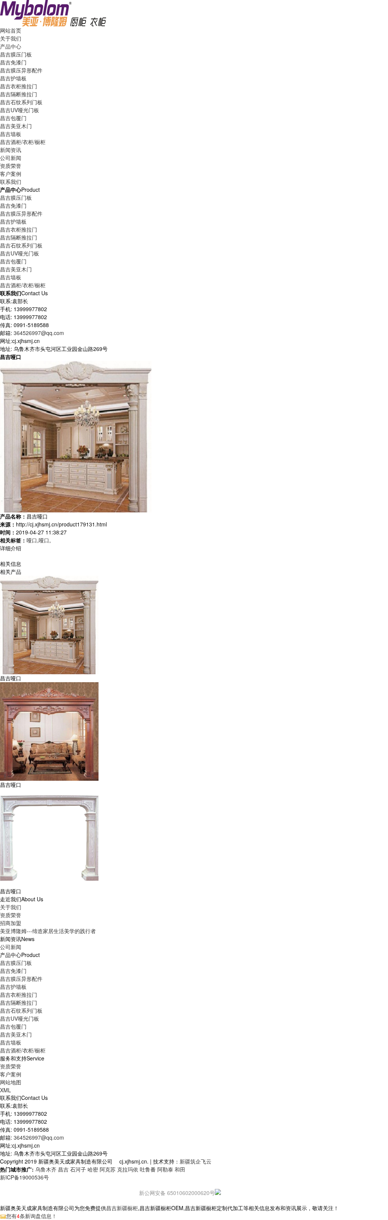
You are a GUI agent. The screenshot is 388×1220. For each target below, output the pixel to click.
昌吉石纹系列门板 (21, 102)
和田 (180, 1169)
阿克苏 (108, 1169)
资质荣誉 (10, 915)
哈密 (93, 1169)
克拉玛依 (127, 1169)
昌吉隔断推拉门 (18, 94)
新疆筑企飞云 (195, 1161)
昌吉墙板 (10, 134)
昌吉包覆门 (13, 118)
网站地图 (10, 1082)
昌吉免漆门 (13, 62)
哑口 (32, 540)
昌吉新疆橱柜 (122, 1208)
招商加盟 (10, 923)
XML (5, 1090)
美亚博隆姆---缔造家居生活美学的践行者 (48, 931)
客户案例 (10, 1074)
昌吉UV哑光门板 (19, 110)
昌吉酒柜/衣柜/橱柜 (22, 142)
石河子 (78, 1169)
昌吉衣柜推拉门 (18, 86)
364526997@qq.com (39, 333)
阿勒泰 (165, 1169)
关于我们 (10, 907)
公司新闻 (10, 157)
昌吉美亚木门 (16, 126)
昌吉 (63, 1169)
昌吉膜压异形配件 (21, 70)
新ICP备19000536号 (24, 1177)
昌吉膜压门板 (16, 54)
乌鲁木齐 (45, 1169)
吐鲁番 (148, 1169)
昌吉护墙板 (13, 78)
